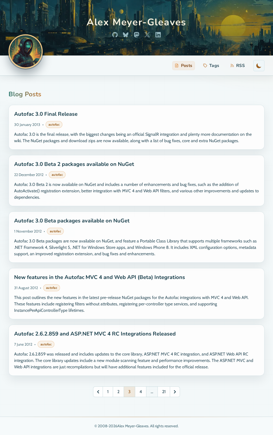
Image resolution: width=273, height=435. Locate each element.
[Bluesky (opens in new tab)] (125, 34)
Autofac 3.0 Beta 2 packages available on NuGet (74, 164)
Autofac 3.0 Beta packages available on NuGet (72, 220)
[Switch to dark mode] (258, 65)
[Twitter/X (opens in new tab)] (147, 34)
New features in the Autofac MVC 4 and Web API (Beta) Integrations (99, 277)
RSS (238, 66)
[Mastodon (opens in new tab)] (136, 34)
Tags (214, 66)
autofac (54, 124)
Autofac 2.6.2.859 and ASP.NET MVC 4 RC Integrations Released (95, 333)
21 (164, 391)
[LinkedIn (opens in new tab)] (158, 34)
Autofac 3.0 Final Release (46, 114)
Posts (186, 66)
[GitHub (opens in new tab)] (115, 34)
